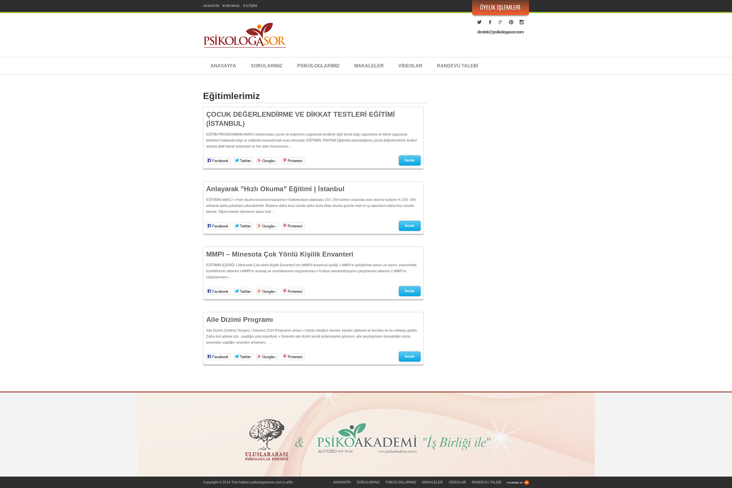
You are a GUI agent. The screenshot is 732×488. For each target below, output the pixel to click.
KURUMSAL (231, 5)
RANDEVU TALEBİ (457, 65)
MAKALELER (369, 65)
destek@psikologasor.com (500, 31)
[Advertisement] (480, 147)
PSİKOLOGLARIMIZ (318, 65)
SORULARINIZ (267, 65)
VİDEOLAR (410, 65)
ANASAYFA (211, 5)
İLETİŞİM (250, 5)
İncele (410, 160)
